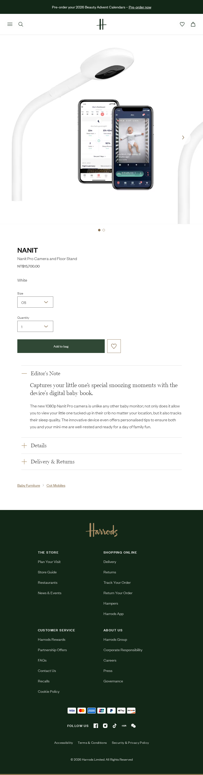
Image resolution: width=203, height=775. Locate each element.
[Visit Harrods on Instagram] (105, 725)
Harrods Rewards (51, 639)
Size (20, 293)
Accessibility (63, 742)
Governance (113, 680)
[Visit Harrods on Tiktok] (114, 725)
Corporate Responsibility (122, 649)
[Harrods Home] (101, 24)
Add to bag (61, 346)
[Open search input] (20, 24)
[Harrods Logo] (102, 529)
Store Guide (47, 571)
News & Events (49, 592)
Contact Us (47, 670)
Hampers (110, 603)
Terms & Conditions (92, 742)
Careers (109, 660)
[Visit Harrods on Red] (124, 725)
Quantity (23, 317)
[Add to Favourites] (114, 346)
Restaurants (47, 582)
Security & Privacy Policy (130, 742)
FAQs (42, 660)
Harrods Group (115, 639)
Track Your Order (117, 582)
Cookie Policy (48, 691)
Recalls (44, 680)
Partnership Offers (52, 649)
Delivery (109, 561)
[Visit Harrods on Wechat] (133, 725)
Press (107, 670)
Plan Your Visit (49, 561)
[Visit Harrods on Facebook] (96, 725)
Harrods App (113, 613)
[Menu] (9, 24)
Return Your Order (117, 592)
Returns (109, 571)
